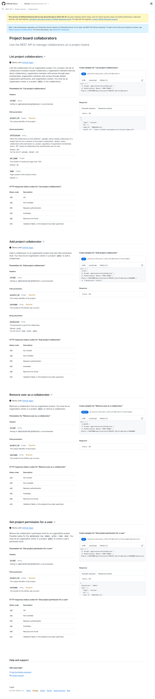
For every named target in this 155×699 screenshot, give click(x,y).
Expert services (59, 691)
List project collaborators (26, 56)
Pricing (49, 691)
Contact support (18, 675)
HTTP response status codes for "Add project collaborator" (35, 340)
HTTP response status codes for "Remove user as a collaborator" (37, 467)
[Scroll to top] (150, 694)
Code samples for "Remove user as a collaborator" (101, 406)
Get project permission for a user (31, 522)
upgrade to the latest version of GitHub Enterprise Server (50, 19)
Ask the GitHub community (21, 672)
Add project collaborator (25, 241)
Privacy (35, 691)
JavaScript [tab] (93, 80)
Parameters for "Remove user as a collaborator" (29, 416)
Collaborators (33, 9)
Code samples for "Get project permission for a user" (102, 533)
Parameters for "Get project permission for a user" (31, 548)
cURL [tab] (84, 80)
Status (42, 691)
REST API (8, 9)
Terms (28, 691)
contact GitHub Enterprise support (105, 19)
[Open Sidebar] (3, 9)
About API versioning (61, 30)
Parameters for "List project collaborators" (27, 88)
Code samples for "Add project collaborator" (98, 253)
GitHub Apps (27, 62)
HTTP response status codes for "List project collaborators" (35, 186)
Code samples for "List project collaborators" (98, 68)
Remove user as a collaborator (29, 394)
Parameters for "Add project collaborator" (27, 265)
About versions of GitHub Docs (20, 30)
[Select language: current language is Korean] (151, 3)
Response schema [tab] (105, 108)
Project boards (20, 9)
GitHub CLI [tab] (104, 80)
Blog (68, 691)
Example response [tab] (88, 108)
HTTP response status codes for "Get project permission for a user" (38, 599)
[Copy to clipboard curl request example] (142, 80)
